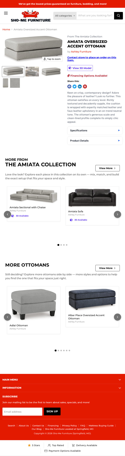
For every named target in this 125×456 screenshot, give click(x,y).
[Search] (118, 15)
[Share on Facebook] (69, 86)
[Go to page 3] (64, 245)
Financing (53, 425)
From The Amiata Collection (84, 36)
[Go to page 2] (61, 245)
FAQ (82, 425)
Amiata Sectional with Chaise (28, 207)
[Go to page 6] (69, 350)
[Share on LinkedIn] (80, 86)
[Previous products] (7, 214)
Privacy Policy (69, 425)
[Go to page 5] (66, 350)
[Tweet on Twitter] (74, 86)
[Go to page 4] (66, 245)
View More (105, 168)
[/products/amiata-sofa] (92, 198)
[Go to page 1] (58, 245)
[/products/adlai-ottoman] (33, 305)
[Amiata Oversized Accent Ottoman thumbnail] (13, 71)
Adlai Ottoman (19, 325)
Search (11, 425)
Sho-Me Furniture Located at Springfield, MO (69, 429)
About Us (24, 425)
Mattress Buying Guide (101, 425)
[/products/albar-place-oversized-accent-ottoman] (92, 300)
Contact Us (38, 425)
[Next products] (117, 214)
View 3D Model (81, 67)
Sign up (52, 411)
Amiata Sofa (75, 211)
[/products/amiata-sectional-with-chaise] (33, 196)
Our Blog (37, 429)
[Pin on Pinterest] (85, 86)
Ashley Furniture (81, 51)
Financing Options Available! (88, 75)
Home (6, 29)
